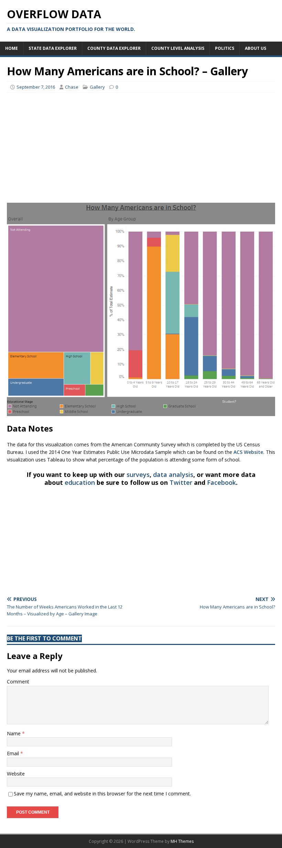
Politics (224, 48)
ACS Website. (249, 452)
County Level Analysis (177, 48)
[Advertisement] (141, 148)
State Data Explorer (53, 48)
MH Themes (182, 841)
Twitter (181, 482)
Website (16, 773)
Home (11, 48)
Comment (18, 681)
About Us (255, 48)
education (80, 482)
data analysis (173, 474)
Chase (71, 87)
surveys (138, 474)
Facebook (221, 482)
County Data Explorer (114, 48)
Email (13, 753)
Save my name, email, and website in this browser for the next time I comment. (102, 793)
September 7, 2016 (36, 87)
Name (14, 733)
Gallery (97, 87)
